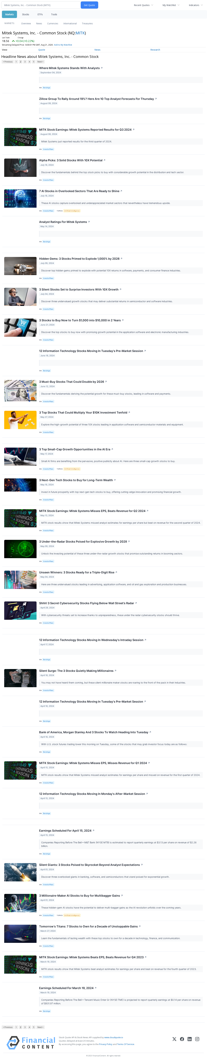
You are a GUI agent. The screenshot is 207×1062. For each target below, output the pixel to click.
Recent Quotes (142, 5)
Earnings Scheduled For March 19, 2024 (68, 988)
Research (155, 49)
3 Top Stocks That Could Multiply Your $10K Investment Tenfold (84, 412)
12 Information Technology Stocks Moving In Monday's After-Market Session (93, 793)
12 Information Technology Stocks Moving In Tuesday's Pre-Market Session (92, 351)
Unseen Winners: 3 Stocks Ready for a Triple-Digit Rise (78, 572)
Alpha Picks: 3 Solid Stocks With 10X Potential (72, 160)
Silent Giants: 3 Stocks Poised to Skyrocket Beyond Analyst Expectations (91, 864)
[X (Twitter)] (174, 1043)
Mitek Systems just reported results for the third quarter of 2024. (77, 141)
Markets (9, 14)
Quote (41, 49)
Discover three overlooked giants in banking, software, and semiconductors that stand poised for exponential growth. (105, 876)
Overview (26, 23)
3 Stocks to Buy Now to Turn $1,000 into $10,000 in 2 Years (81, 320)
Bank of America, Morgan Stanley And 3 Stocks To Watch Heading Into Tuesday (95, 732)
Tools (54, 14)
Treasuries (87, 23)
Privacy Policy (105, 1044)
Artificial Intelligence (72, 211)
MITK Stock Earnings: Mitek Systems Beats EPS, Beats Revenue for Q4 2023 (93, 957)
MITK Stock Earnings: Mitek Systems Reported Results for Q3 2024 (87, 129)
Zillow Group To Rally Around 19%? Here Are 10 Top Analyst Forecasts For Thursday (98, 99)
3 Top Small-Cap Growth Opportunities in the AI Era (76, 449)
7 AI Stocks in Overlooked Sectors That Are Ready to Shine (80, 191)
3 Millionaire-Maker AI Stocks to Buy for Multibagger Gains (81, 895)
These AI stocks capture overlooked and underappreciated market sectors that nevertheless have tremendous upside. (106, 203)
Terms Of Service (125, 1044)
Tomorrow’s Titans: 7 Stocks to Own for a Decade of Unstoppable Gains (90, 926)
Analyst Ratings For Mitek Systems (64, 222)
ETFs (40, 14)
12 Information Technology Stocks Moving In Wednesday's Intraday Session (93, 640)
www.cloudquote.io (113, 1037)
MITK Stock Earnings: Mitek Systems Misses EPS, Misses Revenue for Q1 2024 (94, 763)
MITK (80, 33)
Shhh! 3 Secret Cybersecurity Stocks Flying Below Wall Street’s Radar (88, 603)
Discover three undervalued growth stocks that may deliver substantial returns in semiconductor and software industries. (107, 301)
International (70, 23)
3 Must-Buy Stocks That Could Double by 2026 (73, 381)
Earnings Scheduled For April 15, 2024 (67, 830)
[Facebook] (182, 1043)
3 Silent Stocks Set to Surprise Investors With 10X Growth (80, 289)
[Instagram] (197, 1043)
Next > (40, 61)
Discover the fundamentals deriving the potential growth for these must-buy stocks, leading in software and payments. (106, 393)
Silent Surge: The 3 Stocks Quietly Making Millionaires (78, 670)
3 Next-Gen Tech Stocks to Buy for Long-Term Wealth (77, 480)
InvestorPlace (48, 149)
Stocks (25, 14)
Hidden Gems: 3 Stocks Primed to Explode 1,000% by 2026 (81, 258)
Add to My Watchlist (63, 44)
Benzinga (46, 88)
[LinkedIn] (189, 1043)
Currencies (52, 23)
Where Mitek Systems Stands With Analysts (71, 68)
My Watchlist (169, 5)
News (39, 23)
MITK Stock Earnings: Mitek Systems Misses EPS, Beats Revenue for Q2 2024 (94, 511)
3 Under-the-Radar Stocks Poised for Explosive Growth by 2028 (84, 541)
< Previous (7, 61)
